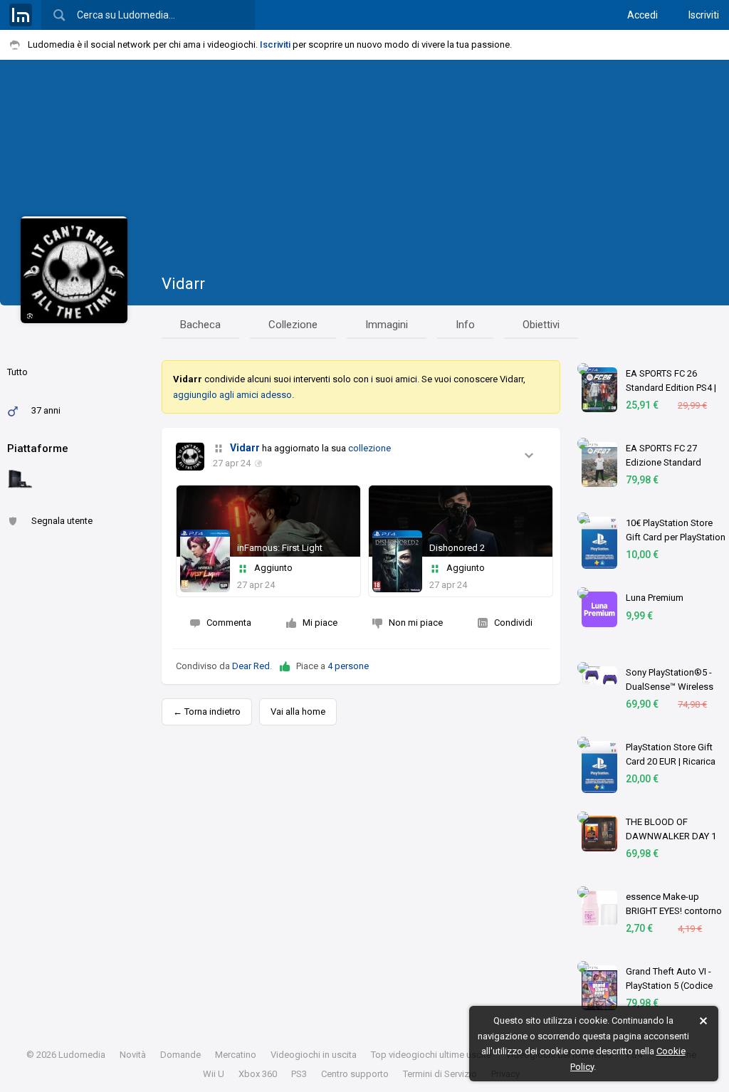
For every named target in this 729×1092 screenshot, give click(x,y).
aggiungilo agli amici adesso (232, 394)
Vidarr (183, 284)
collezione (369, 448)
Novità (133, 1054)
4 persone (348, 666)
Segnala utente (62, 520)
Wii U (213, 1074)
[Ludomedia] (20, 15)
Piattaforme (37, 448)
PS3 (299, 1074)
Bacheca (200, 324)
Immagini (386, 324)
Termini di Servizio (440, 1074)
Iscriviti (703, 15)
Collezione (293, 324)
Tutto (17, 372)
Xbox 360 (257, 1074)
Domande (180, 1054)
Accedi (642, 15)
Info (465, 324)
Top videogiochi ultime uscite (431, 1054)
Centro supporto (355, 1074)
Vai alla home (298, 711)
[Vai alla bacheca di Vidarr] (190, 456)
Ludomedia (81, 1054)
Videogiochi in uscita (314, 1054)
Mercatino (235, 1054)
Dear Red (251, 666)
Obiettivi (541, 324)
